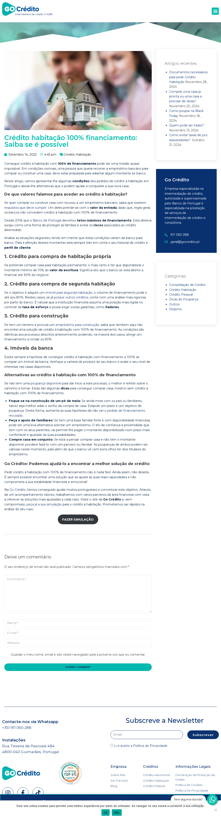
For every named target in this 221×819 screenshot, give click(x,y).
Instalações (13, 740)
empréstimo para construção (77, 325)
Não (117, 812)
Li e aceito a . (141, 746)
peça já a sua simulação (44, 504)
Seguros (175, 309)
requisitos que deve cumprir (25, 208)
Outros (174, 304)
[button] (215, 11)
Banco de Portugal (47, 220)
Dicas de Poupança (183, 299)
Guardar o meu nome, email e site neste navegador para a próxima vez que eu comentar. (78, 654)
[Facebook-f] (22, 792)
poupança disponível (46, 383)
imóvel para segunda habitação (69, 293)
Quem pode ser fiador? (186, 125)
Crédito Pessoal (181, 294)
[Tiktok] (38, 792)
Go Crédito (17, 490)
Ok (105, 812)
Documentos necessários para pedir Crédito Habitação (188, 77)
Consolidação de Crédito (187, 285)
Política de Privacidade (150, 746)
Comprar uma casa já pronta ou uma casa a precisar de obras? (185, 96)
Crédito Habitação (77, 154)
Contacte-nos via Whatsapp (30, 721)
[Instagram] (7, 792)
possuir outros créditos (71, 297)
